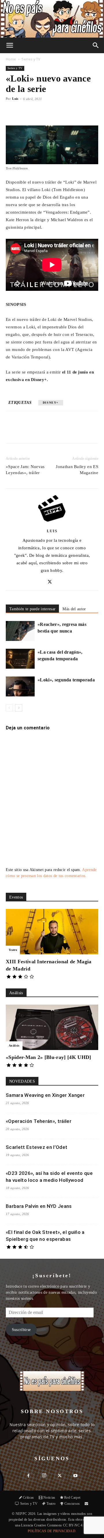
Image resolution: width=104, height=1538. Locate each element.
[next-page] (18, 707)
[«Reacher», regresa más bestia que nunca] (20, 631)
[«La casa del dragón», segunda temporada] (20, 659)
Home (11, 59)
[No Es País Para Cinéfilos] (52, 19)
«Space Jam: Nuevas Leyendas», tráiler (25, 469)
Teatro (13, 949)
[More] (72, 112)
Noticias (49, 1498)
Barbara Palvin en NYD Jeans (39, 1206)
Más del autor (74, 609)
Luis (15, 98)
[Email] (69, 431)
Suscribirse (21, 1330)
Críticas (28, 1498)
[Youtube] (75, 1476)
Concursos (72, 1504)
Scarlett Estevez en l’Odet (36, 1147)
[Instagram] (44, 1476)
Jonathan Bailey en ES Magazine (77, 469)
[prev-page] (9, 707)
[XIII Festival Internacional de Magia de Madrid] (52, 931)
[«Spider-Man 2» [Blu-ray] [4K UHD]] (52, 1027)
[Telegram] (83, 431)
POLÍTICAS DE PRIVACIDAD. (52, 1531)
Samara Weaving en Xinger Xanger (45, 1095)
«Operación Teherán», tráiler (38, 1121)
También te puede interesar (32, 609)
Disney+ (51, 402)
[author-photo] (52, 522)
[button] (10, 45)
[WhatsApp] (56, 431)
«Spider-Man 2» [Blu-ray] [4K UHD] (48, 1057)
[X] (43, 431)
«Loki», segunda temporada (66, 679)
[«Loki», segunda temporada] (20, 686)
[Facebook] (30, 431)
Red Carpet (72, 1498)
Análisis (14, 1045)
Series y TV (31, 59)
